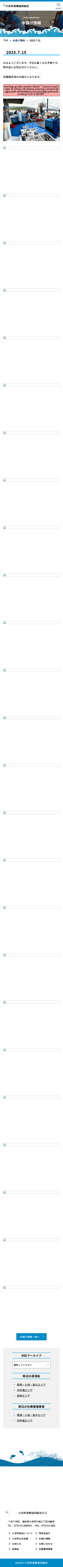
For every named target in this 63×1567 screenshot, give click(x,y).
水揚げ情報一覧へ (30, 1336)
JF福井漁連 (17, 1484)
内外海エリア (25, 1390)
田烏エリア (23, 1395)
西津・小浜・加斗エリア (31, 1384)
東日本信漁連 (45, 1484)
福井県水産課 (45, 1489)
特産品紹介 (44, 1533)
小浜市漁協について (22, 1533)
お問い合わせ (46, 1543)
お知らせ (16, 1543)
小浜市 (15, 1489)
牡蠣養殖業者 (46, 1549)
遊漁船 (15, 1549)
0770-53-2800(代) (23, 1525)
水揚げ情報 (19, 40)
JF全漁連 (16, 1494)
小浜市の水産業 (20, 1538)
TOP (5, 40)
